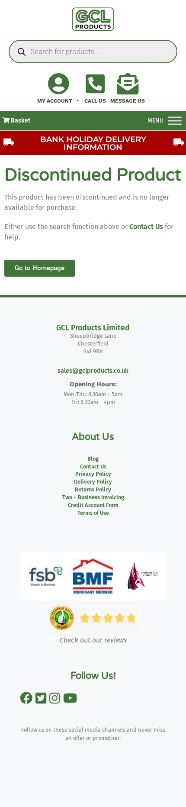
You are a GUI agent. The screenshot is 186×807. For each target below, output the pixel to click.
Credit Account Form (93, 505)
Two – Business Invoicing (93, 497)
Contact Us (146, 227)
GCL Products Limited (93, 327)
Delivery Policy (93, 481)
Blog (93, 458)
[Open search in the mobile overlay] (93, 52)
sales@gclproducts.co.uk (93, 370)
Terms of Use (93, 513)
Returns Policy (93, 489)
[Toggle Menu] (175, 120)
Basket (20, 120)
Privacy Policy (93, 474)
